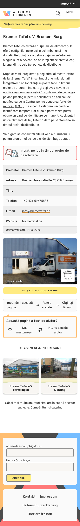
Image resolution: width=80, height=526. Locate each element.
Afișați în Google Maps (40, 290)
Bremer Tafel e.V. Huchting (59, 388)
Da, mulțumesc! (24, 330)
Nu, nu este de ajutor (58, 330)
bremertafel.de (32, 221)
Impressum (48, 496)
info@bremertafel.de (36, 211)
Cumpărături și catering (46, 407)
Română (65, 4)
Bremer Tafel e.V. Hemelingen (21, 388)
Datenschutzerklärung (40, 505)
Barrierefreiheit (40, 514)
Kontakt (29, 496)
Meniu (70, 12)
